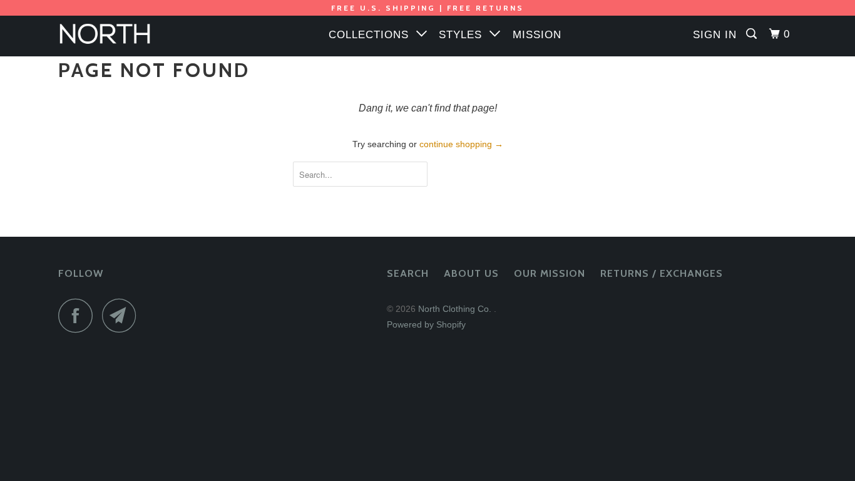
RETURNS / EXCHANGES (661, 273)
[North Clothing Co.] (122, 36)
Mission (537, 35)
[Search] (753, 34)
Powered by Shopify (426, 324)
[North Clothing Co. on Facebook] (79, 315)
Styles (464, 35)
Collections (372, 35)
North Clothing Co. (456, 309)
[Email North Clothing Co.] (122, 315)
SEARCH (408, 273)
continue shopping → (461, 144)
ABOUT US (471, 273)
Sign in (715, 35)
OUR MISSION (549, 273)
